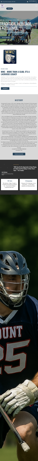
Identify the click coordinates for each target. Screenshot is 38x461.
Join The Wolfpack (6, 37)
